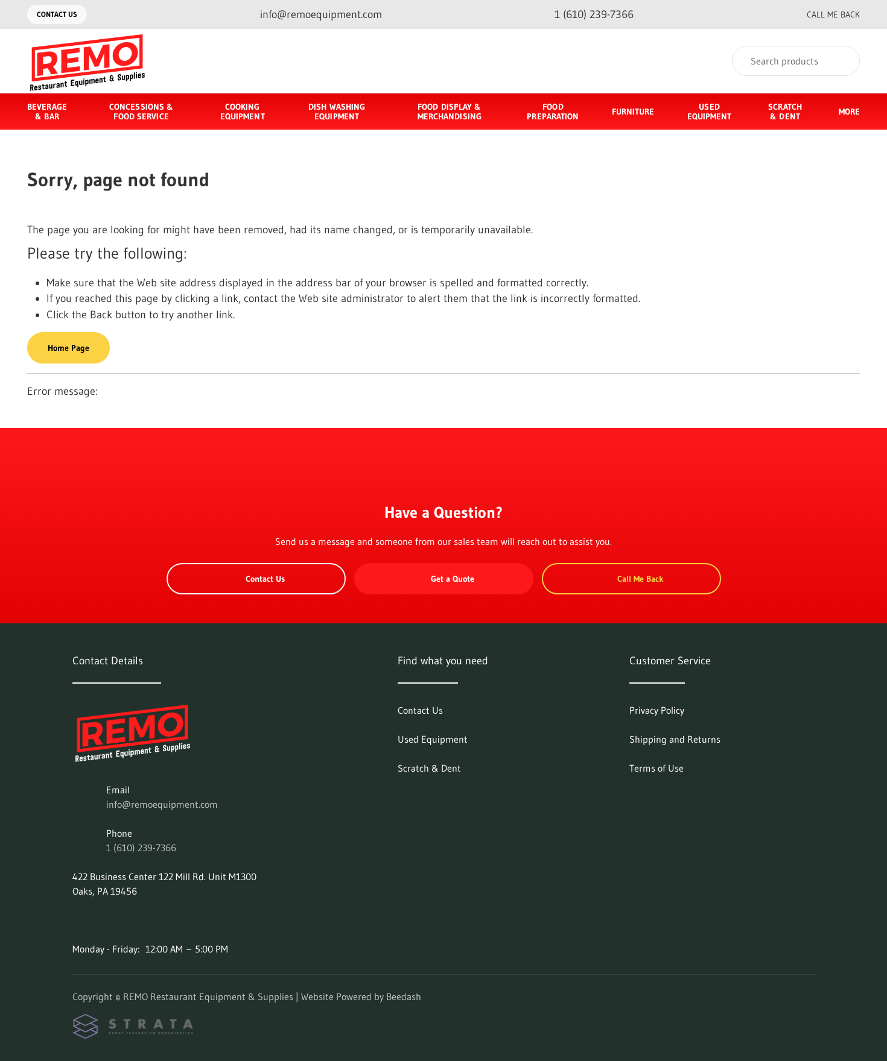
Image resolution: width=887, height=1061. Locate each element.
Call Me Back (833, 14)
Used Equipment (709, 111)
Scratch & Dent (785, 111)
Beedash (403, 996)
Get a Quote (452, 578)
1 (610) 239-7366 (141, 848)
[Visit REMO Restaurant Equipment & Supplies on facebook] (77, 920)
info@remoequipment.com (162, 804)
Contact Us (57, 14)
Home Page (68, 347)
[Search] (842, 61)
